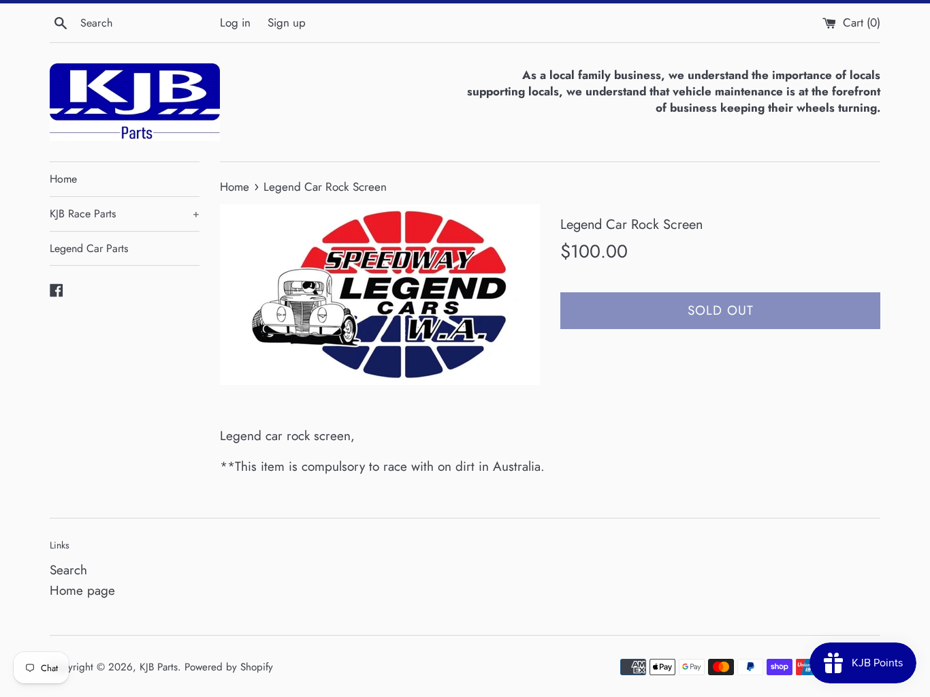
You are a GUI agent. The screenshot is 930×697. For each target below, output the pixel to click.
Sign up (287, 22)
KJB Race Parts (124, 213)
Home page (82, 590)
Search (68, 570)
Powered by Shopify (229, 667)
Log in (235, 22)
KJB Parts (159, 667)
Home (63, 179)
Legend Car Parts (89, 248)
